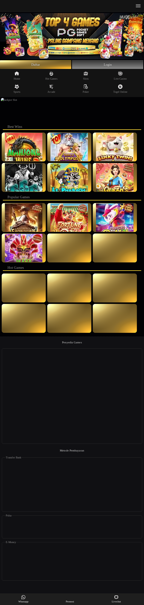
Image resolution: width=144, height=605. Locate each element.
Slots (85, 78)
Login (108, 64)
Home (17, 78)
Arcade (51, 91)
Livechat (116, 601)
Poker (86, 91)
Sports (17, 91)
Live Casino (120, 78)
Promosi (70, 601)
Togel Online (120, 91)
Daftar (35, 64)
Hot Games (51, 78)
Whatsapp (23, 601)
